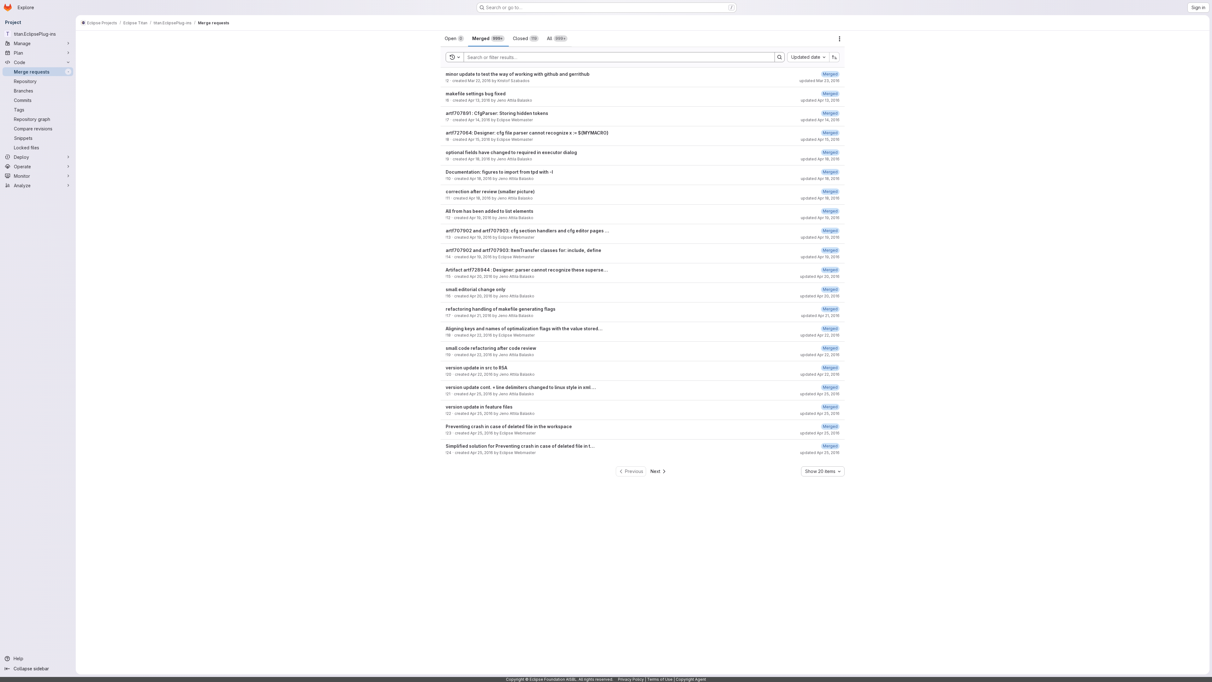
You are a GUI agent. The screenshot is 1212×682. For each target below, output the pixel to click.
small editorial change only (475, 289)
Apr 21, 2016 (480, 315)
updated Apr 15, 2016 (820, 139)
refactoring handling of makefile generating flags (501, 309)
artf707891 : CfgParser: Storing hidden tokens (497, 113)
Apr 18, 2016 (479, 159)
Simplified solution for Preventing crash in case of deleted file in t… (520, 446)
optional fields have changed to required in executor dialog (511, 152)
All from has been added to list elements (489, 211)
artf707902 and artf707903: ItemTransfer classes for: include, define (523, 250)
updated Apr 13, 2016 (820, 100)
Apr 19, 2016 (480, 217)
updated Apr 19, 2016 (820, 217)
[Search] (780, 57)
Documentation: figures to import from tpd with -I (499, 172)
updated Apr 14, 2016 (820, 119)
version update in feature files (479, 407)
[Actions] (840, 39)
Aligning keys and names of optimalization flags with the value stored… (524, 328)
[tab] (454, 38)
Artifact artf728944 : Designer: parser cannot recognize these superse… (527, 269)
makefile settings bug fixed (476, 93)
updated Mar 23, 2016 (819, 80)
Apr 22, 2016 (481, 335)
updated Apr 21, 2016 (820, 315)
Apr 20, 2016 (481, 276)
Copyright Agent (691, 679)
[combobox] (808, 57)
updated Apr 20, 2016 (820, 276)
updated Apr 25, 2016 (820, 394)
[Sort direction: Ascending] (834, 57)
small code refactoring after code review (491, 348)
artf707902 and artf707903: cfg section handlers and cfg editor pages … (527, 230)
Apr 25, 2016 (480, 394)
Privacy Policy (631, 679)
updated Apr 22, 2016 (820, 335)
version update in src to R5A (476, 367)
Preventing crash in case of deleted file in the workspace (509, 426)
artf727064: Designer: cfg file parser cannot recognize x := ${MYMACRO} (527, 132)
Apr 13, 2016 (479, 100)
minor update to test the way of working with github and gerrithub (518, 74)
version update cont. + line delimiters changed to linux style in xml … (521, 387)
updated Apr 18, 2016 (820, 159)
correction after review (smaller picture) (490, 191)
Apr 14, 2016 (479, 119)
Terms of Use (660, 679)
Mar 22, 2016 (479, 80)
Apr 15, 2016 (479, 139)
